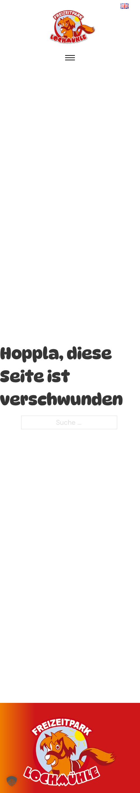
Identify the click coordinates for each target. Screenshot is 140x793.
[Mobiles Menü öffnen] (70, 57)
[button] (11, 781)
